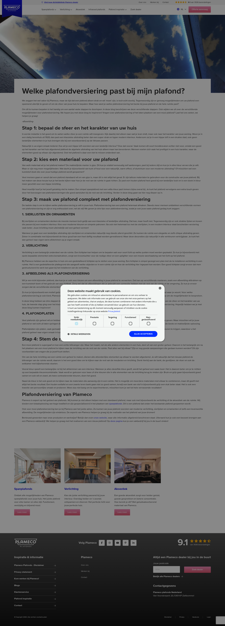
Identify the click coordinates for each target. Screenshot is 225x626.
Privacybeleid (114, 311)
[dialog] (112, 313)
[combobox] (160, 288)
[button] (79, 334)
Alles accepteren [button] (143, 334)
